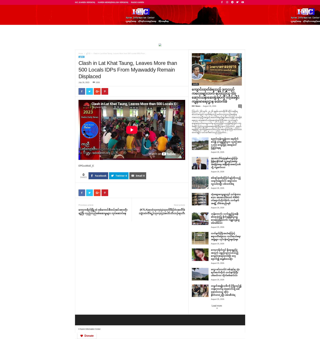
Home (80, 53)
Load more (217, 305)
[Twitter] (238, 2)
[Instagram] (227, 2)
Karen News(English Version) (113, 2)
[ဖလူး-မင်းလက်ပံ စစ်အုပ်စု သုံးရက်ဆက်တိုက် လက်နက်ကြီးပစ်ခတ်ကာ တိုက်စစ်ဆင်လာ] (200, 274)
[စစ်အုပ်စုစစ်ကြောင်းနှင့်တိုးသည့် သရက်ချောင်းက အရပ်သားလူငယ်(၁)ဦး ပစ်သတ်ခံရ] (200, 182)
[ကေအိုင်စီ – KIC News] (160, 15)
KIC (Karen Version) (85, 2)
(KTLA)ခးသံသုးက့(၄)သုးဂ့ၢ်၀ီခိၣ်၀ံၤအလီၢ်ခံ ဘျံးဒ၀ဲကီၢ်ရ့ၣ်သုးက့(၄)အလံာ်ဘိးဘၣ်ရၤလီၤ (162, 211)
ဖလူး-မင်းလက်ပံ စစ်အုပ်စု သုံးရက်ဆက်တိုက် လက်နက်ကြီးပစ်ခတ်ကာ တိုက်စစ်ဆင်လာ (225, 272)
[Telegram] (232, 2)
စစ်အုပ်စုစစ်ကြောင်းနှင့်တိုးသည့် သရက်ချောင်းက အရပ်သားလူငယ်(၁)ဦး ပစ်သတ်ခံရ (226, 181)
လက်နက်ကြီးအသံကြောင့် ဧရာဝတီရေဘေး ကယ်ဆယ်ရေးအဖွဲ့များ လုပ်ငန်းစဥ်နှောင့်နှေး (226, 236)
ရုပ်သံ (88, 53)
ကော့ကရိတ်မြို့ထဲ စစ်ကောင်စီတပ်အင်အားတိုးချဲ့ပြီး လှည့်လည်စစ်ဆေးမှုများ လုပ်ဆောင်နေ (103, 211)
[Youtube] (243, 2)
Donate (89, 335)
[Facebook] (222, 2)
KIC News (196, 106)
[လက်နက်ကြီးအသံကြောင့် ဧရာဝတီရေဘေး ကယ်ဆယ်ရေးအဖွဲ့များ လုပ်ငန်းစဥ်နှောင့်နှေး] (200, 238)
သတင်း (195, 84)
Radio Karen (137, 2)
